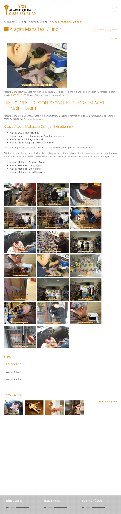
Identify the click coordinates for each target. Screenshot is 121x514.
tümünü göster (109, 401)
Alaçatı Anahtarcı (15, 379)
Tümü (8, 356)
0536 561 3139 (18, 95)
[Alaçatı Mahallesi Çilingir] (60, 65)
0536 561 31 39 (65, 1)
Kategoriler (12, 364)
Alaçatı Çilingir (56, 1)
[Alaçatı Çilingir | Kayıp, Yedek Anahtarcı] (20, 10)
